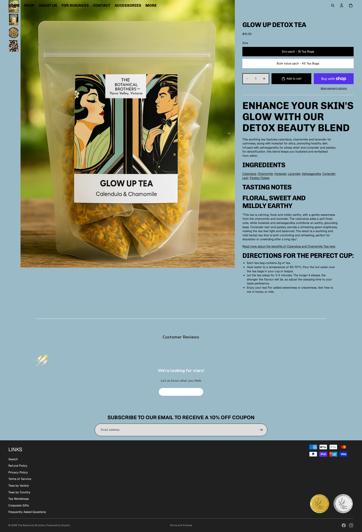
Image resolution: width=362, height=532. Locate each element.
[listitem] (151, 5)
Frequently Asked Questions (27, 512)
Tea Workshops (18, 499)
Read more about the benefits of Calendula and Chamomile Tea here (288, 246)
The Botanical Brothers (31, 525)
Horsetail (280, 174)
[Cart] (350, 5)
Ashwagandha (311, 174)
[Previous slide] (25, 133)
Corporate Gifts (18, 505)
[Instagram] (351, 525)
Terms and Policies (181, 525)
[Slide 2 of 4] (13, 19)
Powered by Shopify (58, 525)
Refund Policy (17, 466)
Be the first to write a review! (181, 392)
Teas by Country (19, 492)
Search (13, 459)
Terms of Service (19, 479)
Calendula (249, 174)
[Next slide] (230, 133)
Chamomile (265, 174)
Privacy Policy (18, 472)
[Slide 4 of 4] (13, 46)
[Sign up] (261, 429)
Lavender (294, 174)
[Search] (332, 5)
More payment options (334, 88)
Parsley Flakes (259, 178)
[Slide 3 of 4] (13, 33)
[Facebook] (343, 525)
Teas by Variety (18, 485)
